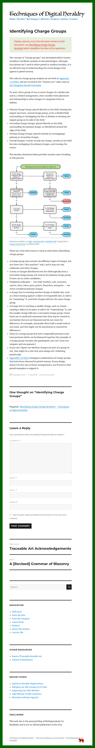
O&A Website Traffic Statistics (26, 694)
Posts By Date (18, 615)
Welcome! (17, 611)
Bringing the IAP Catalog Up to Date (29, 687)
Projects (55, 19)
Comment (15, 441)
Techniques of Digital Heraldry (22, 738)
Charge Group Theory (17, 244)
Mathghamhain (19, 375)
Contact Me (17, 632)
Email (13, 490)
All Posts (45, 19)
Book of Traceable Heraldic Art (27, 656)
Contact (74, 19)
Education (50, 375)
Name (13, 478)
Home (12, 19)
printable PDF (51, 242)
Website (14, 502)
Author (64, 19)
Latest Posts (18, 622)
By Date (21, 19)
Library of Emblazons (22, 659)
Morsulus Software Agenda (25, 697)
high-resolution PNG (36, 242)
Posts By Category (21, 618)
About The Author (21, 629)
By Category (33, 19)
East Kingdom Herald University (25, 85)
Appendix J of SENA (19, 358)
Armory (42, 375)
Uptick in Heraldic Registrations (27, 683)
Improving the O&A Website (25, 690)
